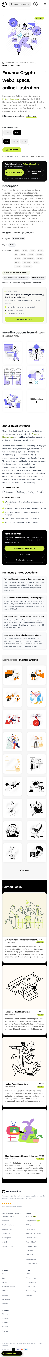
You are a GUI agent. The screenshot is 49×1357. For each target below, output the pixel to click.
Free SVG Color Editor (33, 1233)
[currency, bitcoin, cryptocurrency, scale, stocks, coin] (36, 719)
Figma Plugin (30, 1229)
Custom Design (31, 1246)
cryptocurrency (28, 258)
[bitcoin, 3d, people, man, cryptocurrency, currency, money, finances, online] (36, 741)
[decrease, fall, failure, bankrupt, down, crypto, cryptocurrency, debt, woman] (12, 853)
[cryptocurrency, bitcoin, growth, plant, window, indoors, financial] (12, 764)
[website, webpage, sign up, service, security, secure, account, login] (12, 353)
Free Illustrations (8, 1225)
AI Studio (31, 1216)
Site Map (29, 1295)
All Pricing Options (8, 1286)
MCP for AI (29, 1255)
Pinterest (5, 1331)
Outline (12, 245)
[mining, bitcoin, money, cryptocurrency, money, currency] (12, 719)
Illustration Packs (8, 1216)
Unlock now (31, 116)
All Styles (5, 1242)
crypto (31, 254)
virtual (40, 251)
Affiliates (5, 1291)
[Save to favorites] (44, 72)
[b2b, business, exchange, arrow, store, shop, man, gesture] (36, 353)
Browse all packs (38, 277)
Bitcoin (36, 262)
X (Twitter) (5, 1314)
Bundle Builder (31, 1259)
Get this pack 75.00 (14, 172)
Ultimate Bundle (7, 1246)
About (4, 1274)
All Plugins (29, 1225)
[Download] (18, 680)
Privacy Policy (31, 1278)
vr (16, 254)
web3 (17, 251)
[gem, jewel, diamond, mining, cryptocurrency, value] (36, 697)
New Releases (7, 1229)
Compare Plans (31, 1263)
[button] (35, 4)
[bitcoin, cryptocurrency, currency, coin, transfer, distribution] (12, 697)
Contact (5, 1304)
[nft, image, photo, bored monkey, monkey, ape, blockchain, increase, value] (12, 786)
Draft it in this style (37, 156)
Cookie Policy (31, 1282)
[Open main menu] (45, 4)
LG (23, 141)
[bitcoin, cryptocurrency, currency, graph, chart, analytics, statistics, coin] (36, 675)
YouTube (5, 1327)
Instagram (5, 1318)
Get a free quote (23, 319)
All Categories (7, 1238)
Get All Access (24, 555)
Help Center (6, 1299)
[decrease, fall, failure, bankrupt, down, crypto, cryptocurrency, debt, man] (12, 808)
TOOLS (28, 1213)
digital (17, 262)
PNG (17, 132)
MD (14, 141)
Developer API (31, 1250)
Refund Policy (31, 1291)
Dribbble (5, 1322)
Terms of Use (30, 1286)
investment (26, 262)
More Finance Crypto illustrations (16, 277)
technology (27, 266)
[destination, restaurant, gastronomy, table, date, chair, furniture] (12, 377)
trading (17, 266)
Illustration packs (12, 63)
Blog (3, 1278)
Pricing (4, 1282)
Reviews (5, 1295)
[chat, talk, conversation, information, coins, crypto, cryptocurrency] (36, 786)
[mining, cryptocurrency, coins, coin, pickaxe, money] (12, 741)
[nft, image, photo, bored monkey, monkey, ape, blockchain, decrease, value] (36, 853)
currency (39, 254)
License (28, 1274)
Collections (6, 1233)
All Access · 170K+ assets (34, 172)
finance (39, 258)
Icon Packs (6, 1220)
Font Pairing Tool (32, 1242)
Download (13, 150)
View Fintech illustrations (24, 548)
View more (24, 870)
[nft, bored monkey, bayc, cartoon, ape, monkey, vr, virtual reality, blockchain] (36, 764)
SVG (7, 132)
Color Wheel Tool (32, 1238)
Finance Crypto (18, 239)
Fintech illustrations (27, 63)
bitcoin (22, 254)
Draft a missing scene (24, 560)
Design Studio (32, 1220)
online (32, 251)
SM (6, 141)
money (17, 258)
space (25, 251)
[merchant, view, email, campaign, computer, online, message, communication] (12, 401)
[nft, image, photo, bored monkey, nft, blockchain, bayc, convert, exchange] (12, 830)
